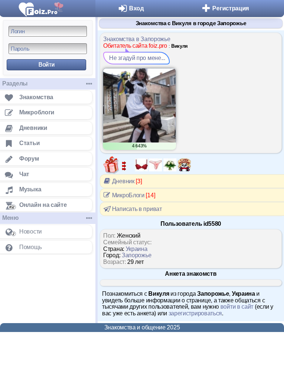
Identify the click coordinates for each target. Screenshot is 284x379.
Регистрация (230, 8)
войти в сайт (236, 306)
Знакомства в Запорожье (136, 39)
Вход (136, 8)
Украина (137, 249)
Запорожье (136, 255)
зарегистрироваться (195, 313)
